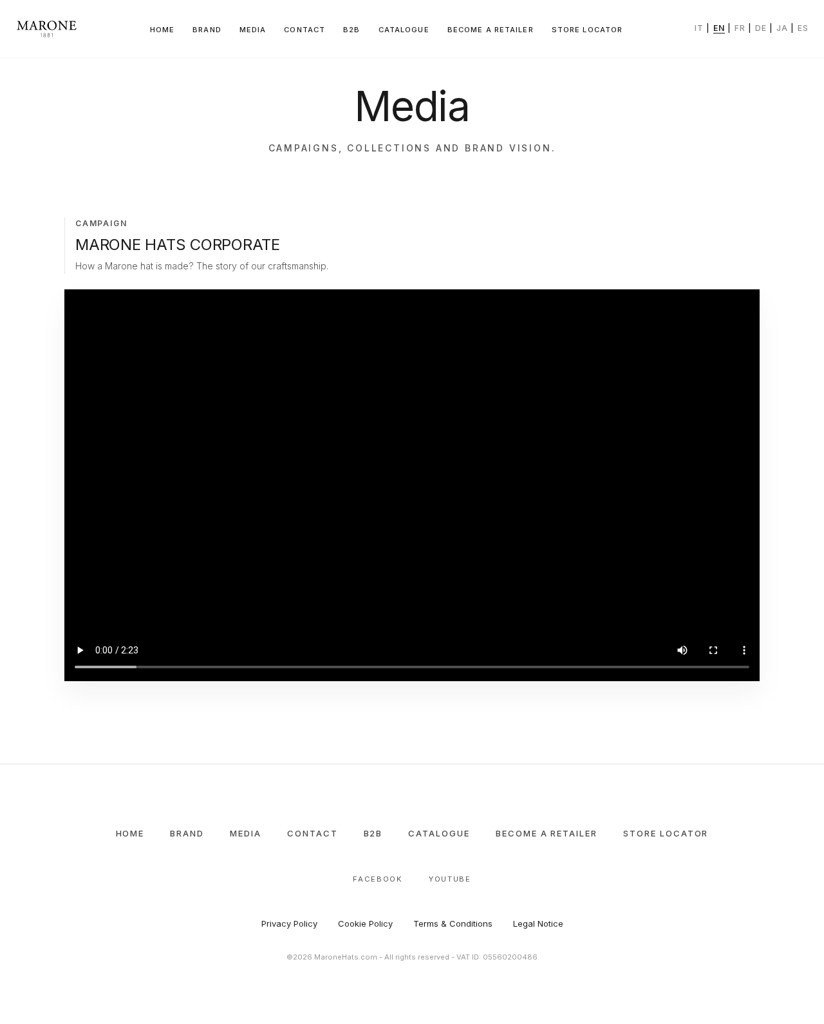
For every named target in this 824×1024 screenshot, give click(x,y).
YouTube (450, 879)
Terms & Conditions (452, 923)
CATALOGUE (404, 29)
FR (740, 28)
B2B (351, 29)
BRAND (206, 29)
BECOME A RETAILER (490, 29)
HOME (162, 29)
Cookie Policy (365, 923)
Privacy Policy (289, 923)
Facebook (377, 879)
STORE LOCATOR (587, 29)
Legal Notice (538, 923)
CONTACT (304, 29)
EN (719, 28)
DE (761, 28)
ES (803, 28)
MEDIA (253, 29)
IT (699, 28)
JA (782, 28)
